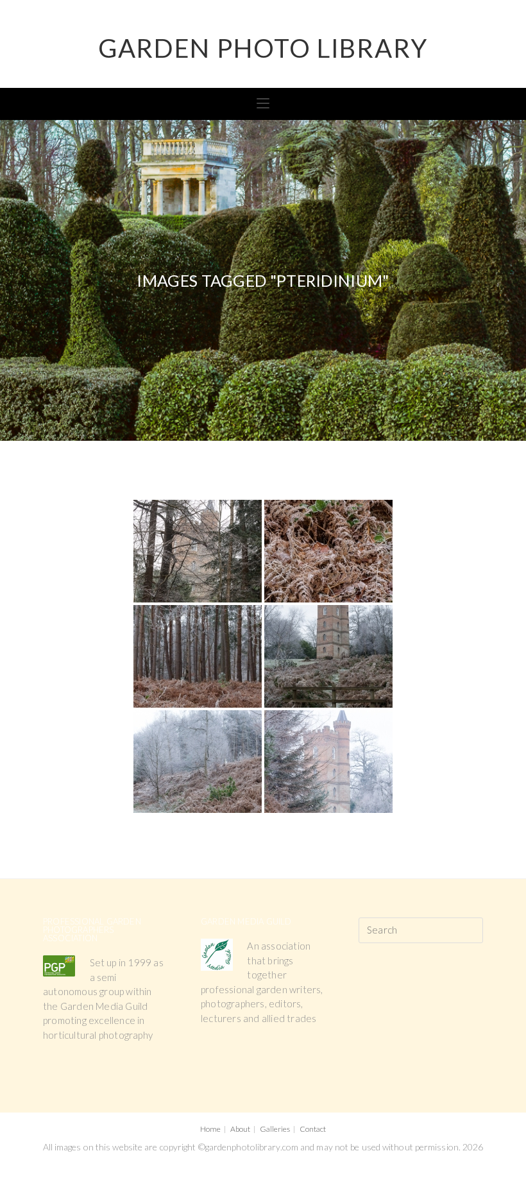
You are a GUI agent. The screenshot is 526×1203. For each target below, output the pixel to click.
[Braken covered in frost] (328, 551)
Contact (313, 1129)
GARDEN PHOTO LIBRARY (263, 48)
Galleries (275, 1129)
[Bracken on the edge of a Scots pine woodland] (197, 656)
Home (210, 1129)
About (240, 1129)
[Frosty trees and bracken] (197, 761)
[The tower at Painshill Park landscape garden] (328, 656)
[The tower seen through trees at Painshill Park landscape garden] (197, 551)
